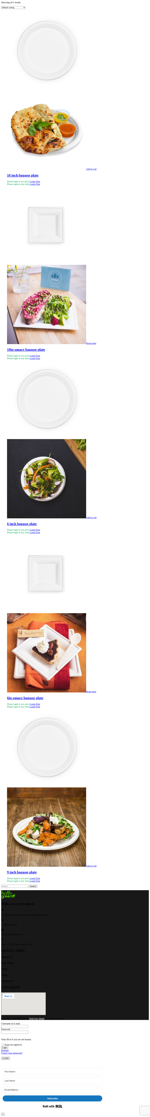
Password (5, 1029)
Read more (91, 343)
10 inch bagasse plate (23, 175)
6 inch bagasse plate (22, 524)
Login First (35, 181)
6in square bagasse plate (25, 698)
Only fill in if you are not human (16, 1039)
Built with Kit (52, 1106)
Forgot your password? (12, 1053)
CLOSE (5, 1058)
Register (5, 1050)
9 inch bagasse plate (22, 872)
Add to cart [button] (91, 169)
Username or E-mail (10, 1023)
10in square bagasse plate (26, 349)
